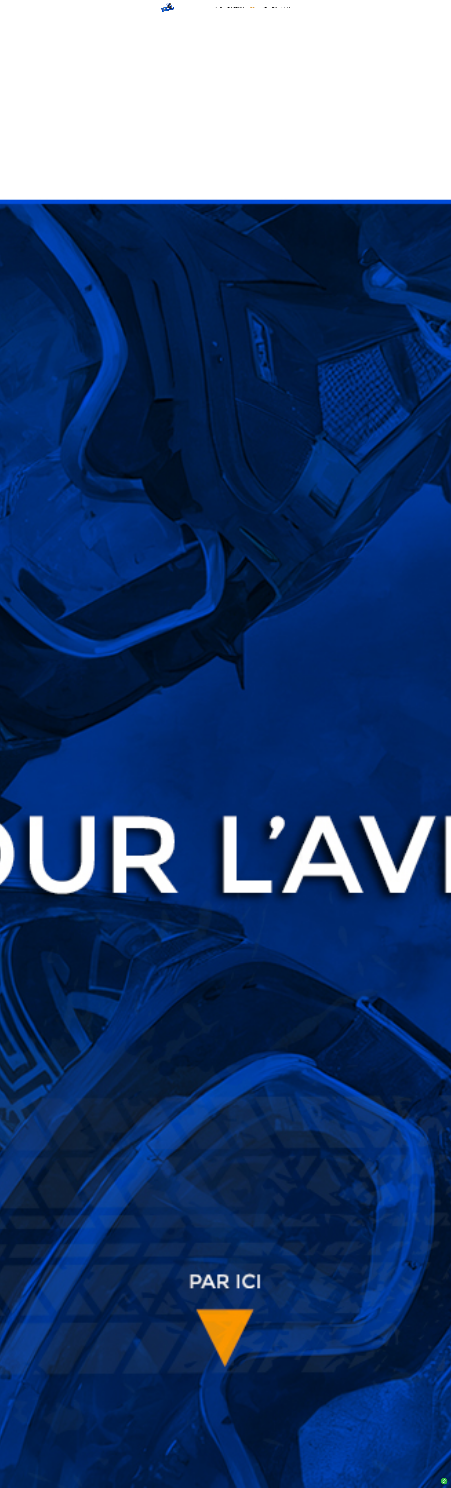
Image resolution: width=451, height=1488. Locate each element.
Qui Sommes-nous (235, 7)
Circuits (253, 7)
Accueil (218, 7)
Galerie (264, 7)
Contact (286, 7)
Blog (274, 7)
